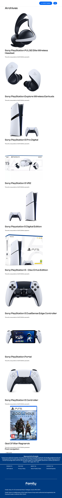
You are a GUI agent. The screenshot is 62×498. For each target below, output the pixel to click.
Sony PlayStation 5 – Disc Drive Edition (26, 270)
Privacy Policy (21, 468)
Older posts (8, 452)
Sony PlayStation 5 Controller (21, 400)
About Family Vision (36, 468)
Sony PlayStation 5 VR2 (18, 183)
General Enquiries (51, 468)
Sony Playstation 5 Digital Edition (23, 226)
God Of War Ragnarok (17, 443)
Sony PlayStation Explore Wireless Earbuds (29, 96)
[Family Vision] (10, 2)
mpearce (27, 230)
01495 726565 (46, 3)
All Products (10, 468)
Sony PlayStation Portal (18, 356)
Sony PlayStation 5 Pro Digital (21, 140)
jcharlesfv (27, 447)
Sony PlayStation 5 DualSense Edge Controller (31, 313)
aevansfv (27, 57)
